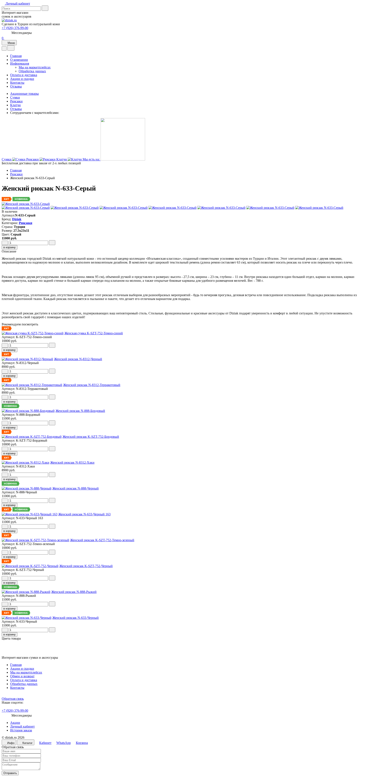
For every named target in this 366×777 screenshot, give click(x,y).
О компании (19, 59)
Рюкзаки (16, 101)
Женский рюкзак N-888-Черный (75, 488)
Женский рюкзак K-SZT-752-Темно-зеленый (102, 540)
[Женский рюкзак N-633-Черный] (183, 654)
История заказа (21, 730)
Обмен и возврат (22, 676)
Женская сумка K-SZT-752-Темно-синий (93, 333)
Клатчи (15, 105)
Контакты (17, 82)
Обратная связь (13, 698)
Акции (15, 722)
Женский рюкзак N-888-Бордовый (80, 411)
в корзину (9, 247)
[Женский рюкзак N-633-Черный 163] (183, 650)
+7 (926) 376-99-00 (15, 28)
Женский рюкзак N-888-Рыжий (74, 592)
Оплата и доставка (23, 75)
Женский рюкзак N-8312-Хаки (72, 462)
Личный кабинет (22, 726)
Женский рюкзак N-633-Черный (75, 617)
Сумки (15, 97)
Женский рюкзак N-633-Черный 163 (84, 514)
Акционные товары (24, 93)
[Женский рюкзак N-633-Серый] (26, 204)
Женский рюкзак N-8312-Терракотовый (91, 385)
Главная (16, 56)
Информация (19, 63)
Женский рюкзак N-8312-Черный (78, 359)
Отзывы (16, 86)
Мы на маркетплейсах (35, 67)
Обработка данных (32, 71)
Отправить (10, 773)
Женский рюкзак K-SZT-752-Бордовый (90, 436)
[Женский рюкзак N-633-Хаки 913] (183, 646)
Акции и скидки (22, 79)
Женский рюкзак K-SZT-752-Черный (86, 566)
